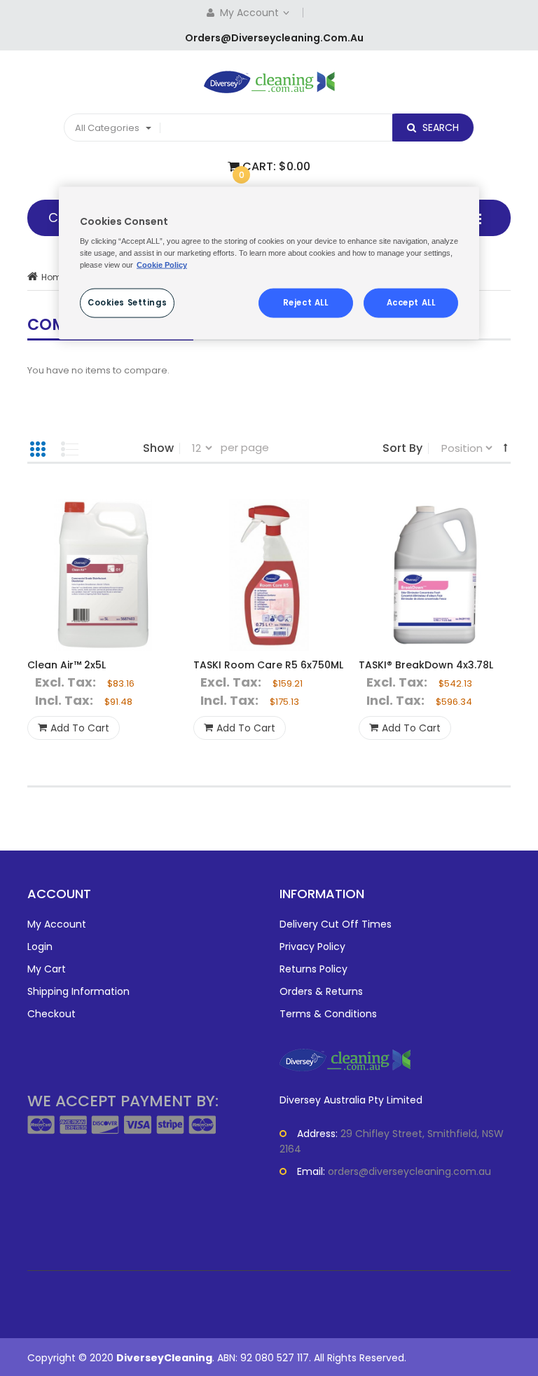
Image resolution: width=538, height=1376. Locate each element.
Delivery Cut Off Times (336, 924)
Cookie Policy (162, 265)
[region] (269, 263)
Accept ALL (411, 302)
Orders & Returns (321, 991)
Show (158, 448)
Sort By (402, 448)
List (69, 449)
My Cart (46, 969)
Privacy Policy (312, 947)
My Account (251, 13)
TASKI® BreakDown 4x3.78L (426, 665)
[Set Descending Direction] (505, 447)
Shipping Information (78, 991)
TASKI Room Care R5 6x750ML (268, 665)
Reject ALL (306, 302)
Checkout (51, 1014)
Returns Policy (313, 969)
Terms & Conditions (328, 1014)
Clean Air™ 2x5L (66, 665)
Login (40, 947)
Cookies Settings (127, 302)
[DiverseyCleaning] (269, 82)
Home (54, 277)
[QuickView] (103, 575)
